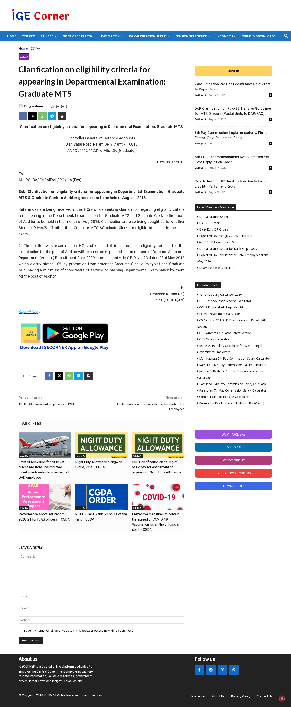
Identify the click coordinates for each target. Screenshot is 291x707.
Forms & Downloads (258, 36)
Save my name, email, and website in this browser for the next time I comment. (79, 630)
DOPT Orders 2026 (77, 36)
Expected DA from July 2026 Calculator (225, 236)
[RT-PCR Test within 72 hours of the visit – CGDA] (101, 497)
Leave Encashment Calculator (219, 314)
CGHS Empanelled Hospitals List (220, 307)
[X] (32, 116)
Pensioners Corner (191, 36)
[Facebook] (23, 116)
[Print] (62, 116)
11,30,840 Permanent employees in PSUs (47, 404)
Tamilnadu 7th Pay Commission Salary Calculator (232, 384)
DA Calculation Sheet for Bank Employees (227, 249)
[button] (286, 36)
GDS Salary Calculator (213, 339)
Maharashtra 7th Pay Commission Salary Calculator (234, 358)
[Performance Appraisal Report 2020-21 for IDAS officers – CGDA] (45, 497)
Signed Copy (29, 312)
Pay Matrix (110, 36)
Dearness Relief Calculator (217, 268)
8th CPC (47, 36)
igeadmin (35, 106)
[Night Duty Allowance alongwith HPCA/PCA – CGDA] (101, 445)
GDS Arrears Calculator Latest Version (225, 333)
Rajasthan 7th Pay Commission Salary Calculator (232, 390)
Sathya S (200, 94)
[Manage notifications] (282, 698)
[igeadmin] (21, 106)
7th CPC (28, 36)
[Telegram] (52, 116)
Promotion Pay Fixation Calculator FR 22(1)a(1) (231, 403)
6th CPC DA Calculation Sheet (219, 242)
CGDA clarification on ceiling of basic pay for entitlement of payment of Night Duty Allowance (156, 467)
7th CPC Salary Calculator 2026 (220, 295)
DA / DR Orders (209, 223)
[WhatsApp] (42, 116)
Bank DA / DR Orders (213, 229)
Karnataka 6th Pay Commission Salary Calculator (232, 365)
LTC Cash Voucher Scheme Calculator (224, 301)
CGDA (35, 48)
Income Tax (225, 36)
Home (11, 36)
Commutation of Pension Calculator (223, 397)
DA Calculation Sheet (147, 36)
